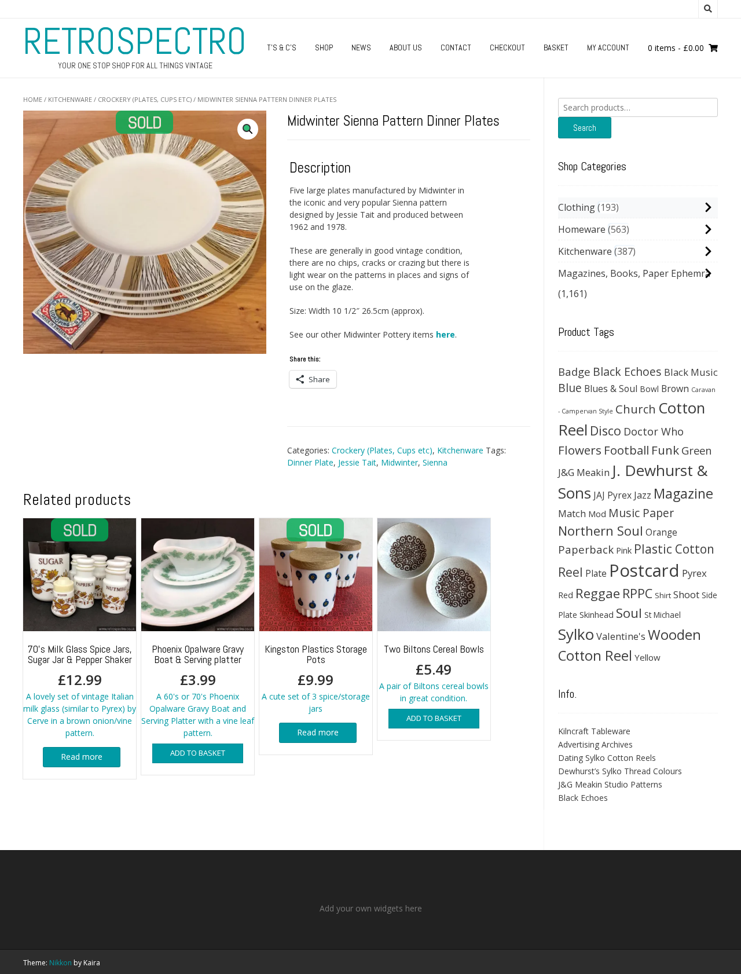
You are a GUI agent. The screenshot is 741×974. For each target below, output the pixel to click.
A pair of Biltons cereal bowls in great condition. (434, 673)
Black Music (691, 372)
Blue (570, 388)
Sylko (576, 634)
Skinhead (596, 614)
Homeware (582, 229)
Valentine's (620, 636)
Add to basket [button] (197, 753)
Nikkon (60, 963)
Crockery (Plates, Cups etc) (145, 99)
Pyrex (694, 573)
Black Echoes (627, 371)
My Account (608, 47)
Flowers (579, 450)
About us (406, 47)
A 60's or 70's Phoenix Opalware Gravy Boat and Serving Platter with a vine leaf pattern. (197, 690)
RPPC (637, 593)
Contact (456, 47)
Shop (324, 47)
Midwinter (399, 462)
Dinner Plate (310, 462)
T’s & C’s (281, 47)
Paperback (586, 549)
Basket (556, 47)
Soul (629, 613)
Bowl (649, 388)
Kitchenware (70, 99)
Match (572, 513)
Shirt (663, 595)
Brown (675, 388)
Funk (665, 450)
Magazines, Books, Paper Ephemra (634, 273)
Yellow (647, 657)
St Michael (662, 614)
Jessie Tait (357, 462)
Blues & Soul (610, 388)
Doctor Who (653, 431)
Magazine (683, 493)
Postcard (644, 570)
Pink (624, 550)
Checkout (507, 47)
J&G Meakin (584, 472)
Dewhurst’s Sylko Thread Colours (620, 771)
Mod (597, 513)
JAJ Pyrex (612, 495)
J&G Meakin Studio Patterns (610, 784)
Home (32, 99)
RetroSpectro (135, 41)
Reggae (597, 593)
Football (626, 450)
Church (635, 409)
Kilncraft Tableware (594, 731)
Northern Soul (600, 530)
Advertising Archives (595, 744)
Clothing (576, 207)
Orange (661, 532)
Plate (596, 573)
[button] (247, 129)
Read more (81, 756)
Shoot (686, 594)
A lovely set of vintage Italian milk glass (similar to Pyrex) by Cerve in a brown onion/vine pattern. (79, 690)
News (361, 47)
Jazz (642, 495)
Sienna (435, 462)
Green (696, 450)
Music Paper (641, 513)
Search (584, 127)
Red (565, 594)
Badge (574, 371)
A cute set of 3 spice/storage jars (316, 678)
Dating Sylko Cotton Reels (607, 757)
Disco (605, 430)
